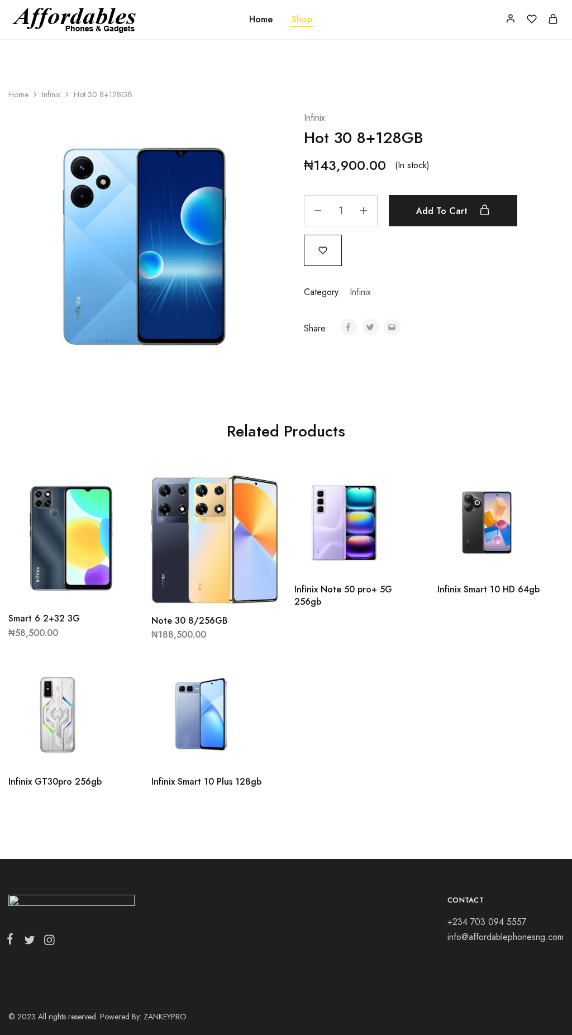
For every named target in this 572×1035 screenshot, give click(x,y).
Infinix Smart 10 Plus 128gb (206, 781)
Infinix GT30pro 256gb (55, 781)
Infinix (51, 94)
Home (261, 19)
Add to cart (443, 211)
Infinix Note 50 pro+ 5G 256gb (343, 595)
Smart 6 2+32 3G (44, 618)
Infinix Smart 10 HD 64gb (488, 589)
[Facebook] (12, 941)
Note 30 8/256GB (189, 620)
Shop (302, 19)
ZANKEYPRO (165, 1016)
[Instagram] (47, 942)
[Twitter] (29, 942)
